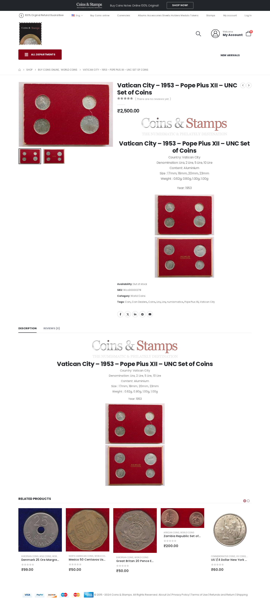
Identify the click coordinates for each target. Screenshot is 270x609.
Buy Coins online (99, 15)
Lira (159, 302)
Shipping (242, 595)
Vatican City (207, 302)
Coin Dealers (139, 302)
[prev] (243, 85)
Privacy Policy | (181, 595)
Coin (128, 302)
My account (230, 15)
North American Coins (81, 556)
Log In (248, 15)
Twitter (128, 314)
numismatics (175, 302)
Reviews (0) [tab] (51, 328)
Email (150, 314)
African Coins (171, 532)
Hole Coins (45, 556)
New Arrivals (230, 55)
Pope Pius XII (191, 302)
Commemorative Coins (223, 556)
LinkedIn (135, 314)
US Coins (241, 556)
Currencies (123, 15)
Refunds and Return (222, 595)
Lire (164, 302)
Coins (151, 302)
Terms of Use (199, 595)
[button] (198, 33)
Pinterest (142, 314)
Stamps (210, 15)
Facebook (120, 314)
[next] (249, 85)
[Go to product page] (40, 530)
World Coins (138, 296)
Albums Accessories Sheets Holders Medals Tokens (168, 15)
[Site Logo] (30, 33)
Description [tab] (27, 328)
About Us (164, 595)
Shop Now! (180, 5)
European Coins (30, 556)
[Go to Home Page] (19, 69)
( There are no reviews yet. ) (153, 99)
